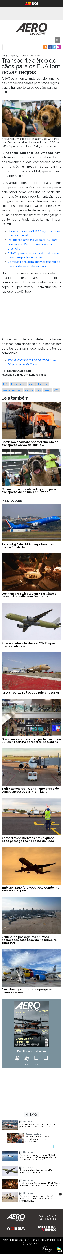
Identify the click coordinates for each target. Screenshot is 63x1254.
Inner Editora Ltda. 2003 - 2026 (20, 1239)
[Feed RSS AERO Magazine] (45, 46)
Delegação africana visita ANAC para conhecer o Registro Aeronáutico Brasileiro (32, 244)
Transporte (43, 384)
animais (29, 390)
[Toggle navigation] (6, 47)
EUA (5, 384)
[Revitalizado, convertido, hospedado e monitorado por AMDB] (59, 1249)
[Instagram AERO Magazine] (58, 46)
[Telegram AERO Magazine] (54, 46)
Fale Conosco (47, 1239)
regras (47, 390)
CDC (56, 390)
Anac (31, 384)
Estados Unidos (18, 384)
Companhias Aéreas (12, 390)
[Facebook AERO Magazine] (49, 46)
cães (39, 390)
